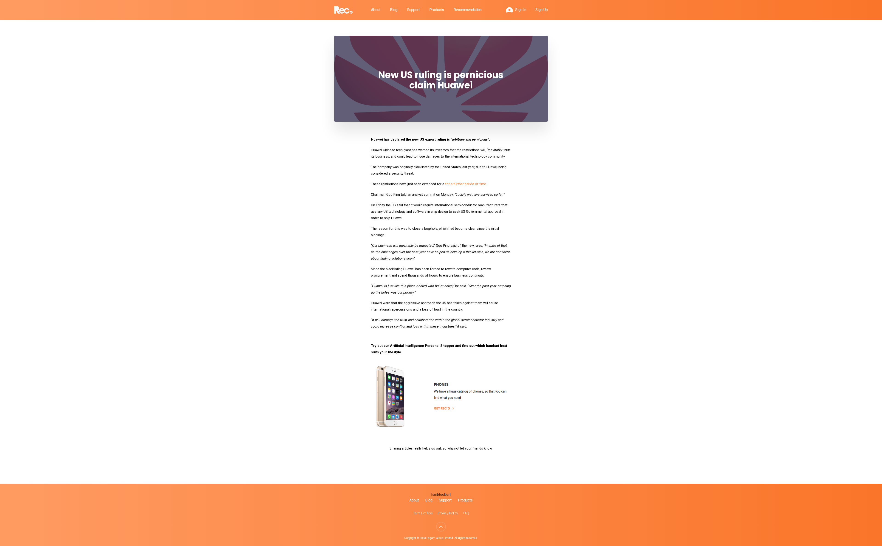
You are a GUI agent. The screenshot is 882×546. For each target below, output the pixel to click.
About (375, 10)
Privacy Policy (448, 513)
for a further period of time (465, 184)
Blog (393, 10)
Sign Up (541, 10)
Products (436, 10)
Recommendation (468, 10)
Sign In (520, 10)
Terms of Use (423, 513)
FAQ (466, 513)
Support (413, 10)
